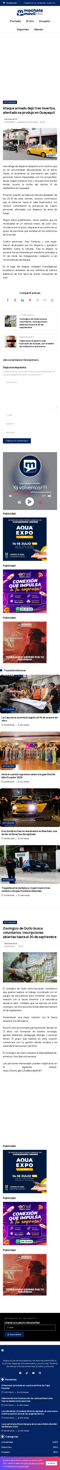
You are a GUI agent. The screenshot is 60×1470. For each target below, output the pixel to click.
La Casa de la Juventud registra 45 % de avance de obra (29, 719)
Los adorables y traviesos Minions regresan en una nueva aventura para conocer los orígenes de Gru (29, 1412)
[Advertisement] (30, 63)
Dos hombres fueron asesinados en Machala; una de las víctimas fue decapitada (29, 832)
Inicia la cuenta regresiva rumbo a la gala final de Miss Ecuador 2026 (28, 776)
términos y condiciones (18, 1466)
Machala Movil (10, 119)
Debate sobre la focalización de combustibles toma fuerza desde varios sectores (27, 1399)
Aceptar (51, 1463)
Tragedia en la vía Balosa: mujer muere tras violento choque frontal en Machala (25, 889)
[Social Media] (20, 1373)
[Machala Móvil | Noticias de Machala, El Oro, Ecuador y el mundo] (30, 11)
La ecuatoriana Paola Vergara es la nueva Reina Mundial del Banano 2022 (29, 1425)
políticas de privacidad (34, 1463)
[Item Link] (30, 694)
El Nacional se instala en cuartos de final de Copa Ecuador (25, 1386)
